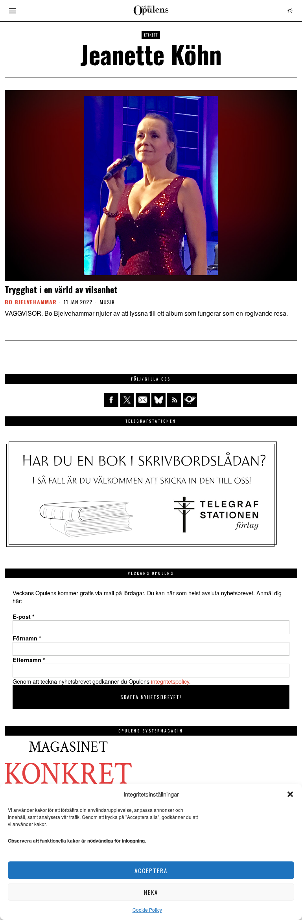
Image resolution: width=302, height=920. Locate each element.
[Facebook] (111, 400)
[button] (290, 794)
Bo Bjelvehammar (31, 302)
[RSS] (174, 400)
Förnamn (27, 638)
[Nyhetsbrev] (190, 400)
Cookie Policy (147, 909)
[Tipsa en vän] (143, 400)
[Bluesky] (158, 400)
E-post (24, 616)
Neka (151, 892)
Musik (107, 302)
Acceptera (151, 870)
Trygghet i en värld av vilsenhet (61, 289)
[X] (127, 400)
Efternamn (29, 660)
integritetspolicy (170, 681)
